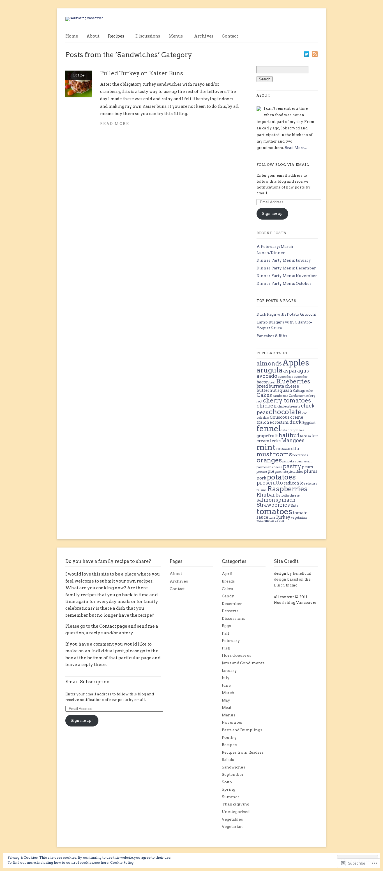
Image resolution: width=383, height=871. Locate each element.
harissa (305, 436)
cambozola (280, 396)
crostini (280, 422)
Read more (114, 124)
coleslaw (263, 418)
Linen (279, 585)
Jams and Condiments (243, 663)
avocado (267, 376)
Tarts (294, 505)
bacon (263, 382)
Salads (228, 759)
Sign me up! (82, 720)
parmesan (304, 461)
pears (307, 466)
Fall (225, 633)
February (231, 640)
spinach (286, 500)
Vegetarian (232, 826)
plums (310, 471)
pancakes (289, 461)
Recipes (116, 36)
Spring (228, 789)
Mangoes (292, 440)
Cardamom (297, 396)
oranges (269, 460)
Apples (295, 362)
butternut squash (274, 390)
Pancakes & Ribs (272, 336)
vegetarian (299, 518)
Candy (228, 596)
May (226, 700)
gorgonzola (296, 430)
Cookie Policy (122, 862)
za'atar (280, 521)
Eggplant (308, 423)
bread (262, 386)
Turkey (283, 517)
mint (266, 447)
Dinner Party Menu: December (286, 268)
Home (71, 36)
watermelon (265, 521)
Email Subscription (87, 681)
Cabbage (299, 391)
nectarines (300, 455)
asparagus (296, 371)
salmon (266, 500)
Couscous (280, 417)
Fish (226, 648)
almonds (269, 363)
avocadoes (285, 377)
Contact (230, 36)
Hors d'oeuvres (236, 655)
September (233, 774)
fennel (269, 428)
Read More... (296, 148)
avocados (301, 377)
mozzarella (287, 448)
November (232, 722)
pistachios (296, 472)
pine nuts (281, 472)
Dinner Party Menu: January (284, 260)
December (232, 603)
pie (270, 471)
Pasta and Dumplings (242, 730)
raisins (262, 490)
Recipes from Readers (243, 752)
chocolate (285, 411)
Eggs (226, 625)
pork (261, 478)
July (226, 678)
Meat (226, 707)
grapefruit (267, 435)
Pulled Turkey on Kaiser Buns (141, 73)
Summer (230, 797)
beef (272, 382)
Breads (228, 581)
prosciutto (270, 483)
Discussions (147, 36)
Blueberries (293, 381)
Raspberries (287, 489)
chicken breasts (288, 406)
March (228, 692)
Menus (176, 36)
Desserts (230, 611)
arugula (270, 370)
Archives (203, 36)
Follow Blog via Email (283, 165)
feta (284, 430)
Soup (227, 782)
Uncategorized (236, 811)
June (226, 685)
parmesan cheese (269, 467)
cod (305, 413)
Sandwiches (233, 767)
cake (309, 391)
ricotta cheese (289, 495)
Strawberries (273, 505)
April (227, 573)
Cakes (264, 395)
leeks (275, 440)
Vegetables (232, 819)
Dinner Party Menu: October (284, 283)
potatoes (281, 477)
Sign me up (272, 213)
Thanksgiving (235, 804)
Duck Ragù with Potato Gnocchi (287, 314)
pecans (262, 472)
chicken (267, 406)
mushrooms (274, 454)
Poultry (229, 737)
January (229, 670)
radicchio (293, 483)
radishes (310, 483)
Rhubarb (268, 495)
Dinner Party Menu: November (287, 275)
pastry (292, 466)
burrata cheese (284, 386)
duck (295, 422)
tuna (272, 518)
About (93, 36)
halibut (288, 435)
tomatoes (274, 511)
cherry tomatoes (287, 400)
